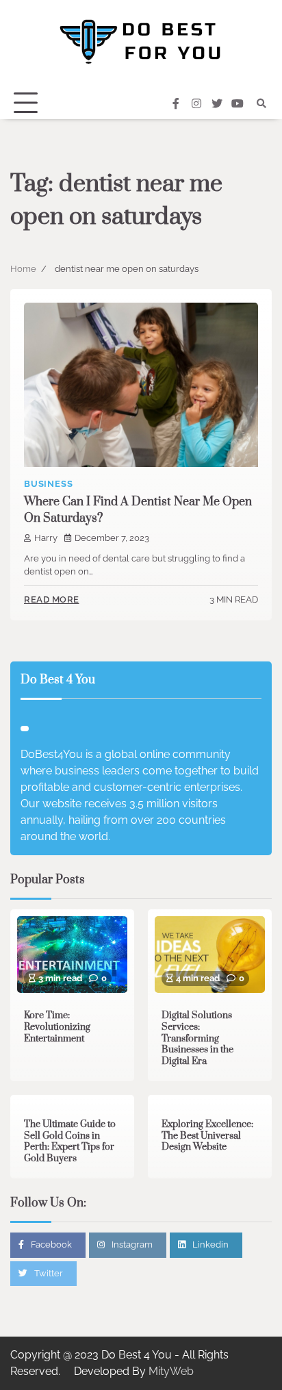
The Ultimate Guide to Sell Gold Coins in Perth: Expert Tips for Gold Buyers (70, 1141)
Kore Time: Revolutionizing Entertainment (57, 1026)
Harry (45, 538)
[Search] (261, 103)
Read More (51, 599)
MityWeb (171, 1371)
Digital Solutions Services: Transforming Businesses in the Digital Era (197, 1038)
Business (48, 484)
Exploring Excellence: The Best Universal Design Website (207, 1135)
